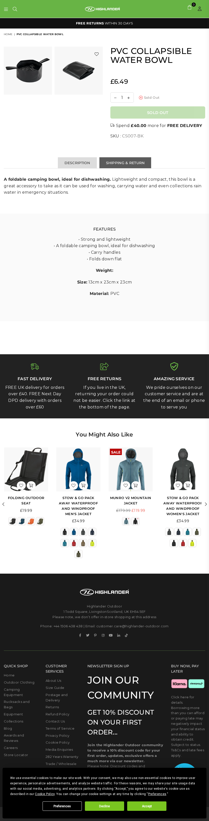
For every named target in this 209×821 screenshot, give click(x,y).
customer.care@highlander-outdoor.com (132, 626)
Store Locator (16, 755)
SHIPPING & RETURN (125, 163)
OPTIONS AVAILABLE (104, 23)
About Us (53, 680)
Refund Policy (57, 714)
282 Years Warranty (62, 757)
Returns (52, 707)
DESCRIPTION (77, 163)
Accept (147, 806)
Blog (8, 728)
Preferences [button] (157, 794)
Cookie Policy (58, 742)
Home (8, 34)
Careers (11, 748)
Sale (116, 452)
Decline (104, 806)
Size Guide (55, 688)
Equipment (13, 714)
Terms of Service (60, 728)
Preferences (62, 806)
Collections (13, 721)
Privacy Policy (57, 735)
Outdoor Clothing (19, 682)
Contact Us (55, 721)
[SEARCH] (14, 9)
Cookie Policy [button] (45, 794)
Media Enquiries (59, 749)
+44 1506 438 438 (68, 626)
